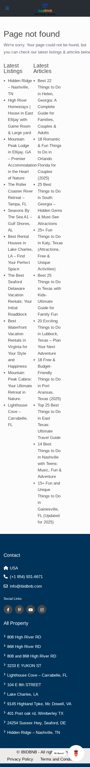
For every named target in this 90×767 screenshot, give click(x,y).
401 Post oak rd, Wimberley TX (35, 713)
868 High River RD (24, 646)
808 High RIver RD (24, 637)
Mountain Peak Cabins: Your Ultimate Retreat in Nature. (20, 385)
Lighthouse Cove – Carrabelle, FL (37, 675)
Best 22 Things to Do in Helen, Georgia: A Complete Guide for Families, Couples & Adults (49, 106)
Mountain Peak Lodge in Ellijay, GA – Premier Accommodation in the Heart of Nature (22, 158)
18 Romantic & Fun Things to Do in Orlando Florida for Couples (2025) (49, 158)
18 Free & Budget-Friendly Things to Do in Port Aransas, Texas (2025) (49, 379)
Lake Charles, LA (22, 694)
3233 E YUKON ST (24, 665)
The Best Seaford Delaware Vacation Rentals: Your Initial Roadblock (20, 295)
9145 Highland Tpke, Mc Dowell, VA (39, 704)
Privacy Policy (20, 759)
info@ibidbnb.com (26, 586)
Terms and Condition (58, 759)
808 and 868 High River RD (31, 656)
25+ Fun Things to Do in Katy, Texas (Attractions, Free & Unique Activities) (50, 249)
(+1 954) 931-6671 (26, 576)
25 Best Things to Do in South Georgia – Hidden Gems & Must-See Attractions (50, 204)
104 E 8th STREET (24, 685)
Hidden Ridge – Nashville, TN (20, 87)
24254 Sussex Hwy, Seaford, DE (36, 723)
